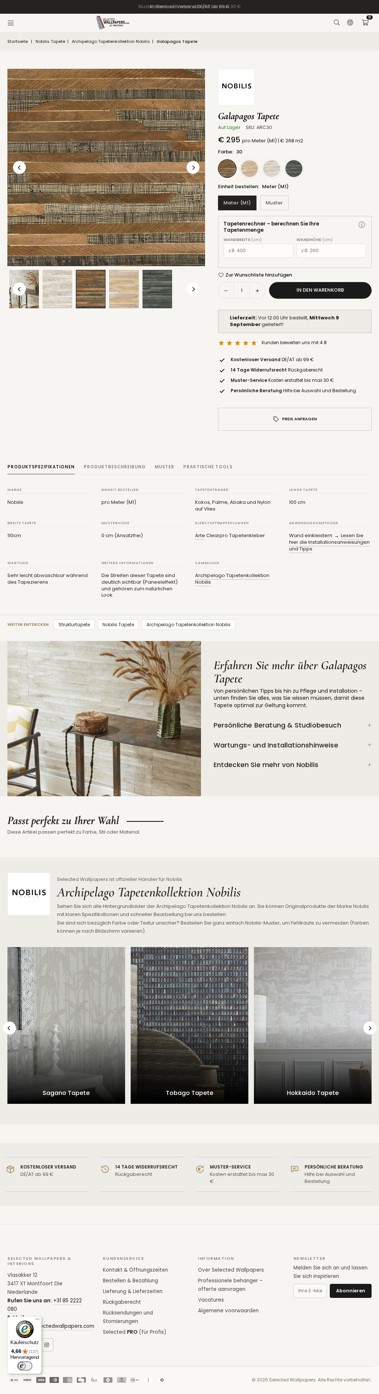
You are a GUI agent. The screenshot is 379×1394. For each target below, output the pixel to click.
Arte (200, 535)
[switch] (24, 1365)
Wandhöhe (314, 239)
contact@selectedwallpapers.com (50, 1326)
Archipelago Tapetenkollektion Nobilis (111, 41)
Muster (274, 202)
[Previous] (19, 167)
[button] (365, 23)
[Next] (193, 167)
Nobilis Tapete (50, 41)
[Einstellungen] (350, 23)
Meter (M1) (237, 202)
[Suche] (336, 23)
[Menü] (10, 23)
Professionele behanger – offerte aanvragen (230, 1285)
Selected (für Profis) (134, 1332)
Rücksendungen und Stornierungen (128, 1317)
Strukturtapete (74, 624)
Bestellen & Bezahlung (130, 1280)
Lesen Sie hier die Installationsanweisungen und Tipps (329, 542)
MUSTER (164, 467)
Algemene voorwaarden (228, 1310)
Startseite (17, 41)
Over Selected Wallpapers (231, 1269)
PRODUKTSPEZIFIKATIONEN (41, 467)
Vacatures (211, 1299)
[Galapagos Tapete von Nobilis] (57, 289)
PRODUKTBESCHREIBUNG (115, 467)
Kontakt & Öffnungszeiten (135, 1269)
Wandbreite (243, 239)
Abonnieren (350, 1291)
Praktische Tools (207, 467)
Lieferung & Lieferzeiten (132, 1291)
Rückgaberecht (122, 1302)
